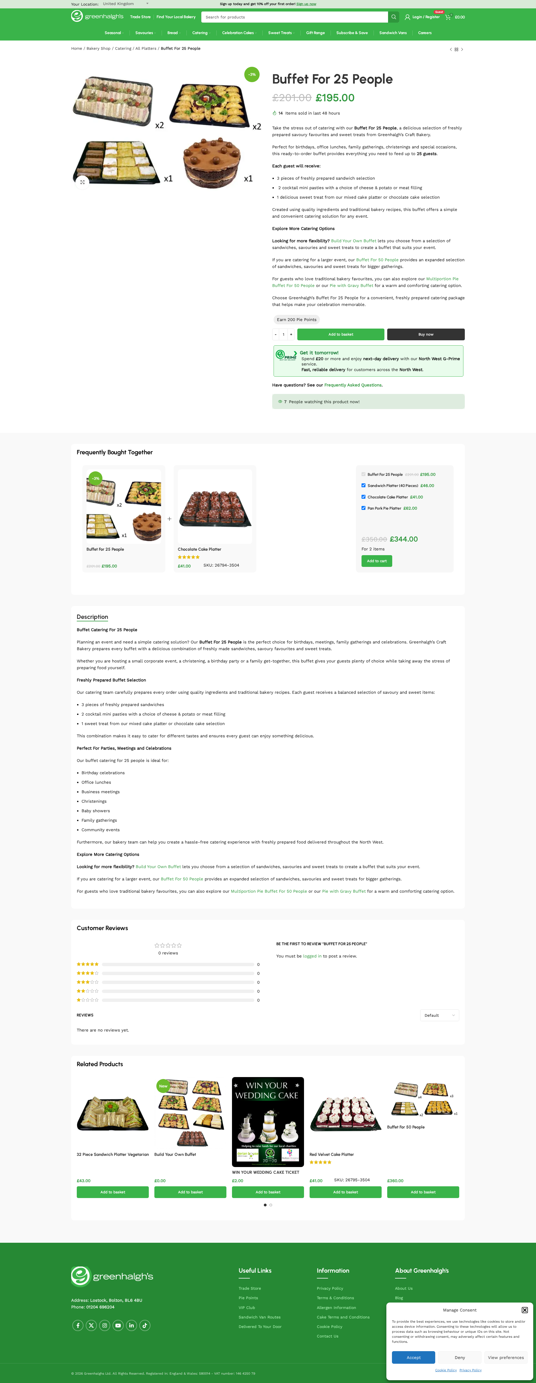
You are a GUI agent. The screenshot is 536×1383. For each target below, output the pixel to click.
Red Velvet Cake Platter (332, 1154)
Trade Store (250, 1288)
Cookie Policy (446, 1370)
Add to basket (341, 334)
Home (76, 48)
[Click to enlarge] (82, 182)
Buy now (426, 334)
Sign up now (306, 4)
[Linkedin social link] (131, 1325)
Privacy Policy (471, 1370)
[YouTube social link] (118, 1325)
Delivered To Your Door (260, 1326)
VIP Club (247, 1307)
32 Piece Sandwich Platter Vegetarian (113, 1154)
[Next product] (462, 50)
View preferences (506, 1357)
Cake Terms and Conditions (343, 1317)
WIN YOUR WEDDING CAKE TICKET (265, 1172)
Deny (460, 1357)
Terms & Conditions (335, 1298)
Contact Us (327, 1336)
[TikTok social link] (144, 1325)
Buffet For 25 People (105, 549)
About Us (404, 1288)
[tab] (92, 617)
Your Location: (85, 4)
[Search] (393, 17)
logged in (312, 956)
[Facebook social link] (77, 1325)
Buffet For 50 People (377, 259)
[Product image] (190, 1113)
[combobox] (300, 17)
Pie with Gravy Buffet (351, 285)
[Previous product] (451, 50)
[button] (525, 1310)
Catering (123, 48)
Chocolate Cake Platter (199, 549)
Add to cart (377, 561)
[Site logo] (98, 16)
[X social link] (91, 1325)
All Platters (145, 48)
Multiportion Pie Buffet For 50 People (269, 891)
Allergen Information (336, 1307)
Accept (414, 1357)
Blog (399, 1298)
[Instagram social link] (104, 1325)
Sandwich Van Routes (260, 1317)
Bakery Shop (99, 48)
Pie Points (248, 1298)
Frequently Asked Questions (353, 385)
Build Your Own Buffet (353, 240)
